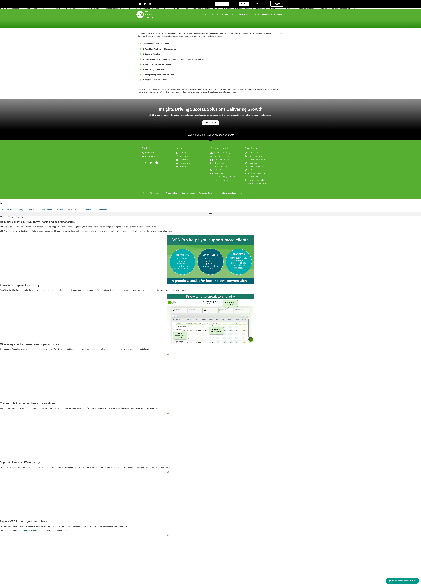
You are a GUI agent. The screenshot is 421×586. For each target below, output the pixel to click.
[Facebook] (149, 4)
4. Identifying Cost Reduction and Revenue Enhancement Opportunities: (173, 59)
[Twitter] (145, 4)
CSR (242, 193)
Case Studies (46, 210)
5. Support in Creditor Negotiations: (158, 64)
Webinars (60, 210)
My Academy (101, 210)
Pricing (20, 210)
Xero (26, 530)
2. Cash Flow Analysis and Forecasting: (159, 49)
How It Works (7, 210)
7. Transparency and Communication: (158, 75)
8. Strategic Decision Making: (155, 80)
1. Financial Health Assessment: (156, 44)
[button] (210, 43)
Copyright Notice (188, 193)
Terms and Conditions (207, 193)
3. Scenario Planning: (152, 54)
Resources (32, 210)
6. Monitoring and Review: (154, 69)
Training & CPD (74, 210)
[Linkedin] (140, 4)
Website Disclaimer (228, 193)
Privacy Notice (171, 193)
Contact (88, 210)
